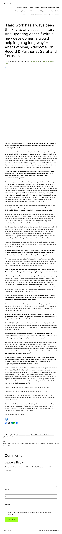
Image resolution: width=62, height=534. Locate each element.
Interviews (22, 435)
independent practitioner (36, 443)
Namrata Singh (34, 61)
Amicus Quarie (7, 443)
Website (7, 505)
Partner (51, 443)
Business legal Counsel (21, 443)
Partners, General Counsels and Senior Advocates (40, 435)
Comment (8, 470)
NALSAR (45, 443)
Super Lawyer (7, 3)
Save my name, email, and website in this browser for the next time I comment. (29, 514)
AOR (17, 435)
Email (7, 497)
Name (7, 489)
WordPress (55, 530)
